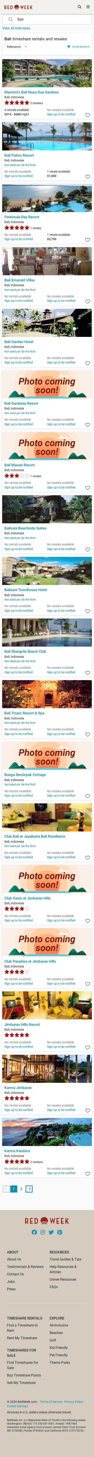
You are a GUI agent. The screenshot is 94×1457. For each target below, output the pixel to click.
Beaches (56, 1333)
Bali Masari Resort (19, 465)
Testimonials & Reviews (25, 1267)
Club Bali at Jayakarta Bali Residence (34, 836)
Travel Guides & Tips (65, 1259)
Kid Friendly (59, 1348)
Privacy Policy (73, 1401)
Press (11, 1289)
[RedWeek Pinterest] (59, 1233)
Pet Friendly (59, 1355)
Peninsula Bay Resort (21, 217)
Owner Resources (63, 1279)
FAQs (54, 1287)
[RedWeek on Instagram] (42, 1233)
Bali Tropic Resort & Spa (24, 713)
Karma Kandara (17, 1151)
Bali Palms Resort (19, 155)
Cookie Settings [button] (17, 1406)
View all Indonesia (16, 28)
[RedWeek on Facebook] (34, 1233)
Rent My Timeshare (22, 1338)
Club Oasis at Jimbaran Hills (27, 898)
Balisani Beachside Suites (25, 528)
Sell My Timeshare (21, 1383)
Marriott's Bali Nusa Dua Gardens (31, 92)
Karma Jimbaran (18, 1088)
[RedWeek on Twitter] (51, 1233)
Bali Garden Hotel (18, 342)
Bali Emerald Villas (19, 280)
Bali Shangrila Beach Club (25, 651)
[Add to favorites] (87, 115)
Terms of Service (51, 1401)
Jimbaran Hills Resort (22, 1025)
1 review (35, 228)
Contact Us (15, 1274)
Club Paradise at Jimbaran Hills (30, 961)
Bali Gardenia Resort (21, 403)
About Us (14, 1259)
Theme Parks (60, 1362)
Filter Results (81, 46)
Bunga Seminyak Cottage (25, 775)
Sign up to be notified (61, 114)
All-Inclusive (59, 1325)
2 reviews (36, 1162)
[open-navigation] (88, 7)
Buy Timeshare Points (24, 1375)
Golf (53, 1340)
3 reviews (36, 103)
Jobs (11, 1282)
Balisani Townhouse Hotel (25, 590)
